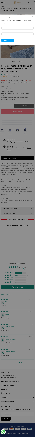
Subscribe (8, 40)
